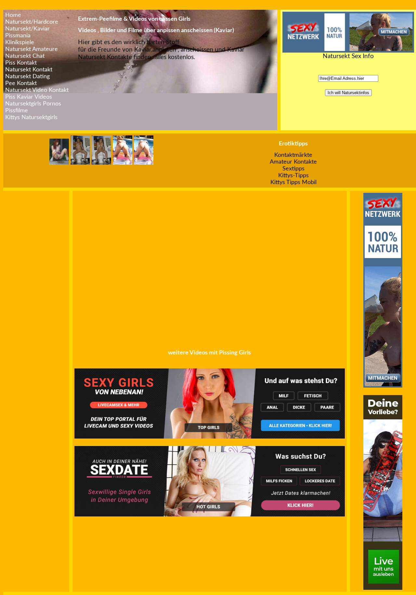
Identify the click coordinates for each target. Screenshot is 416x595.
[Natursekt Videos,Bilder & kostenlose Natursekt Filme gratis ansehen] (348, 51)
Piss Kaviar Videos (28, 97)
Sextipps (293, 168)
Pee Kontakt (21, 83)
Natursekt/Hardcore (31, 22)
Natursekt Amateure (31, 49)
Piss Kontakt (21, 63)
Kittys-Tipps (293, 175)
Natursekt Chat (25, 56)
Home (13, 15)
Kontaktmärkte (293, 155)
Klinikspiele (19, 42)
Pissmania (18, 35)
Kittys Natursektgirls (31, 117)
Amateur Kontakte (293, 162)
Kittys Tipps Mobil (293, 182)
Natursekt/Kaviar (27, 28)
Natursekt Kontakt (28, 69)
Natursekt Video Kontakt (37, 90)
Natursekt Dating (27, 76)
